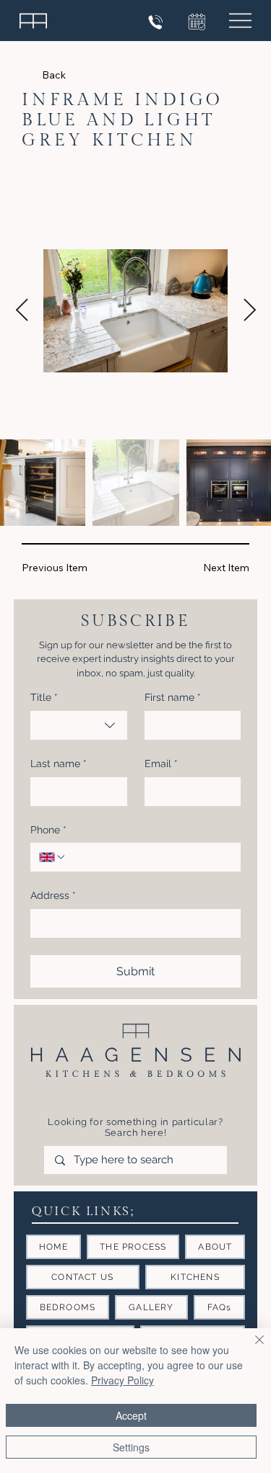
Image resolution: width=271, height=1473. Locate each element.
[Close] (250, 1348)
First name (173, 697)
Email (161, 763)
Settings (131, 1447)
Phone (48, 830)
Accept (131, 1415)
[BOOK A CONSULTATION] (195, 22)
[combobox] (78, 725)
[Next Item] (249, 311)
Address (53, 895)
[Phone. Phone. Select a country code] (52, 857)
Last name (58, 763)
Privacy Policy (122, 1380)
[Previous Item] (21, 311)
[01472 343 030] (157, 22)
